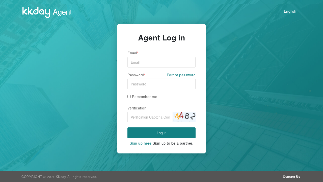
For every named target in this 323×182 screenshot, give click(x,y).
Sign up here (141, 143)
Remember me (144, 96)
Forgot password (181, 75)
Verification (136, 108)
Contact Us (291, 176)
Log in (162, 132)
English (290, 11)
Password (135, 75)
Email (132, 53)
